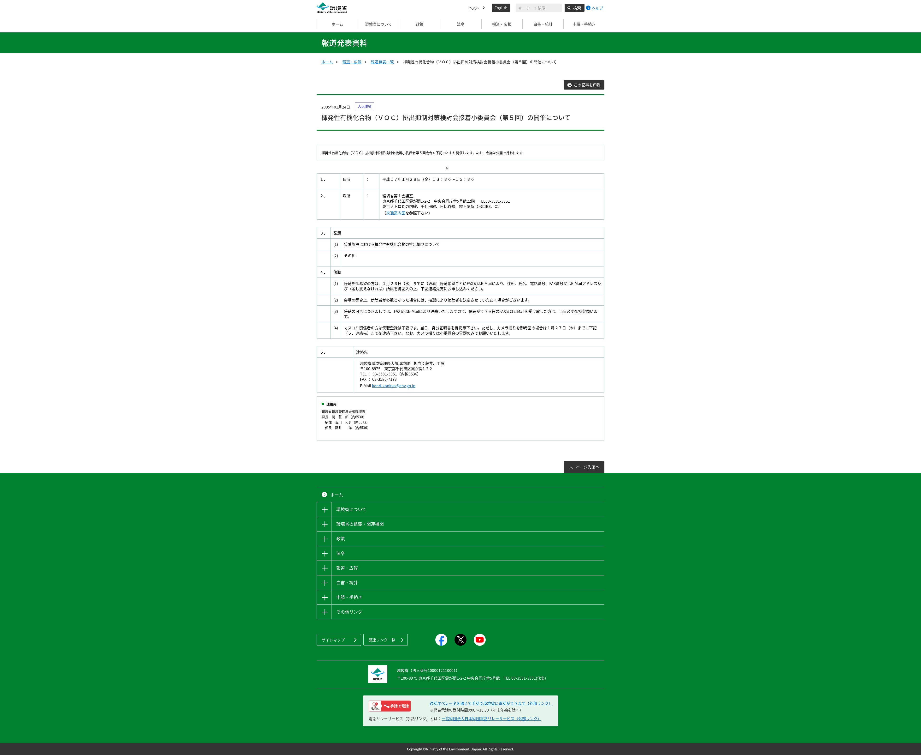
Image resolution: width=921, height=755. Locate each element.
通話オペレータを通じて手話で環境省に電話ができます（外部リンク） (491, 703)
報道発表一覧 (382, 62)
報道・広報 (351, 62)
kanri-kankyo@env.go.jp (393, 385)
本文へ (474, 8)
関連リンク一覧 (381, 640)
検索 (577, 8)
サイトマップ (333, 640)
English (501, 8)
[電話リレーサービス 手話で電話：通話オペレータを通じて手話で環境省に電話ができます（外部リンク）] (390, 706)
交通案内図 (395, 213)
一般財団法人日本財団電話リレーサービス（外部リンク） (491, 718)
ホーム (337, 24)
